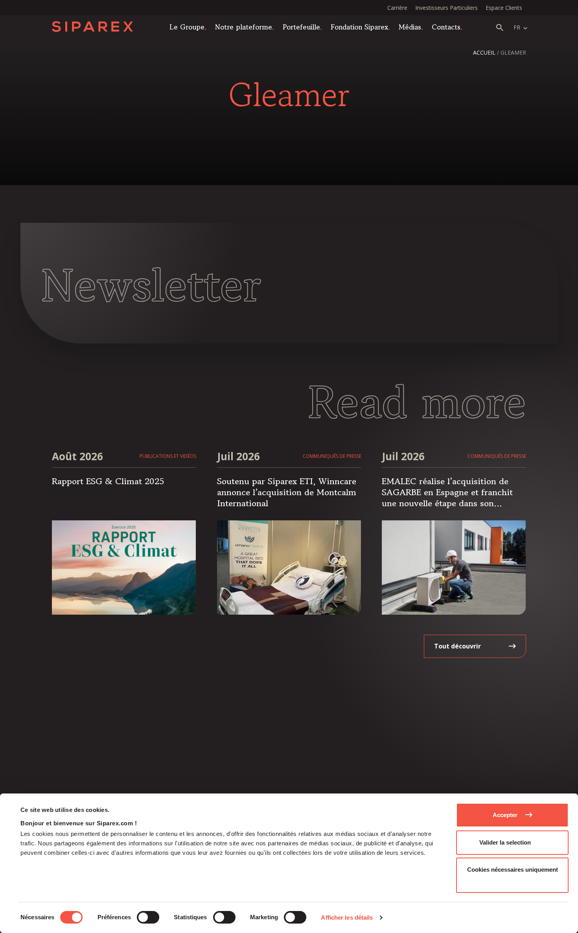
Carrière (397, 7)
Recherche (500, 27)
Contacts (446, 27)
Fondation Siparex (359, 27)
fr (517, 27)
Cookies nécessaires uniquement (512, 869)
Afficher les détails (347, 917)
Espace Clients (504, 7)
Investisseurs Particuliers (446, 7)
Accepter (505, 815)
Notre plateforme (243, 27)
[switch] (148, 917)
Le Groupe (186, 27)
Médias (410, 27)
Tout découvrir (457, 646)
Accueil (484, 52)
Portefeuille (301, 27)
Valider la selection (505, 842)
